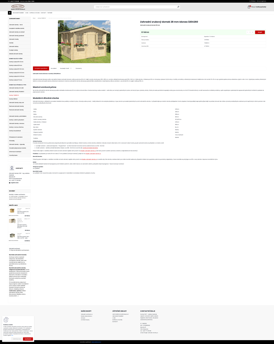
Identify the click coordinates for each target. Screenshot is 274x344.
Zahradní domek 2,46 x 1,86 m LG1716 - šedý (23, 237)
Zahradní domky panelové (16, 35)
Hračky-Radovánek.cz (86, 316)
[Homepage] (9, 12)
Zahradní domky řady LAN (16, 102)
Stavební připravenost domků (17, 148)
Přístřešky (12, 140)
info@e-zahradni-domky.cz (88, 151)
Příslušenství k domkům (16, 137)
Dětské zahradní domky (16, 54)
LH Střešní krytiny (85, 320)
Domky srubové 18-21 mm (16, 62)
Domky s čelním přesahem (16, 120)
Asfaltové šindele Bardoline (90, 148)
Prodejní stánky (13, 50)
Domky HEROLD (13, 99)
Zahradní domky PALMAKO (16, 91)
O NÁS (26, 13)
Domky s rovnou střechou (16, 127)
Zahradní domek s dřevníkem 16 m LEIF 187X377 (22, 226)
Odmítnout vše (17, 339)
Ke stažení (54, 68)
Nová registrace (262, 1)
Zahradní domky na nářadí (16, 32)
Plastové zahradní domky (16, 110)
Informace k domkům (15, 151)
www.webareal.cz (96, 342)
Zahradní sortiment (14, 248)
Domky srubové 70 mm (15, 80)
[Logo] (18, 6)
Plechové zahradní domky (16, 106)
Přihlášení (253, 1)
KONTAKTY (43, 13)
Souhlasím (28, 339)
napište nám (15, 183)
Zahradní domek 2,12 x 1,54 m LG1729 (23, 212)
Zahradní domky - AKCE (16, 24)
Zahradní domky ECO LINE (16, 88)
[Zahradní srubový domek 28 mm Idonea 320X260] (84, 41)
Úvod (34, 18)
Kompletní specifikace (41, 68)
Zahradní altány (13, 46)
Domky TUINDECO (14, 95)
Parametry (79, 68)
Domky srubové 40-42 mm (16, 72)
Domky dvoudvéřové (15, 131)
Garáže (11, 43)
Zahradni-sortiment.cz (87, 314)
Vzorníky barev (13, 155)
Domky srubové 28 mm (15, 65)
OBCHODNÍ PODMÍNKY (18, 13)
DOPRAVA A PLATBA (35, 13)
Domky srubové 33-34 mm (16, 69)
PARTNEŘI (49, 13)
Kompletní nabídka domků (16, 28)
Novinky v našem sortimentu (17, 194)
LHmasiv (83, 318)
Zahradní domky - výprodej (17, 144)
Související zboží (65, 68)
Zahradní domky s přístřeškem (17, 116)
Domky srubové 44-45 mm (16, 76)
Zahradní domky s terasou (16, 123)
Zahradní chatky (14, 39)
